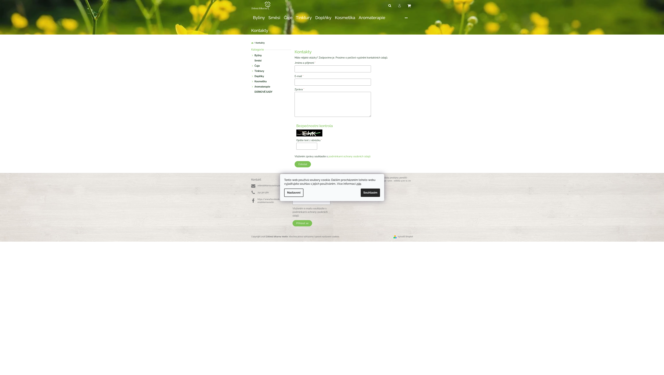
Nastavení (293, 192)
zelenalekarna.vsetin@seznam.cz (273, 185)
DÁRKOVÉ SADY (263, 91)
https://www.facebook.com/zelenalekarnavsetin (272, 200)
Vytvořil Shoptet (405, 236)
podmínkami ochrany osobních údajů (349, 156)
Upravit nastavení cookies (326, 236)
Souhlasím (370, 192)
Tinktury (259, 71)
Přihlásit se (302, 223)
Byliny (258, 55)
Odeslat (302, 164)
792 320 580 (263, 192)
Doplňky (259, 76)
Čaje (257, 65)
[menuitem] (259, 18)
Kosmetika (260, 81)
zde (358, 183)
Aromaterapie (262, 86)
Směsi (258, 60)
